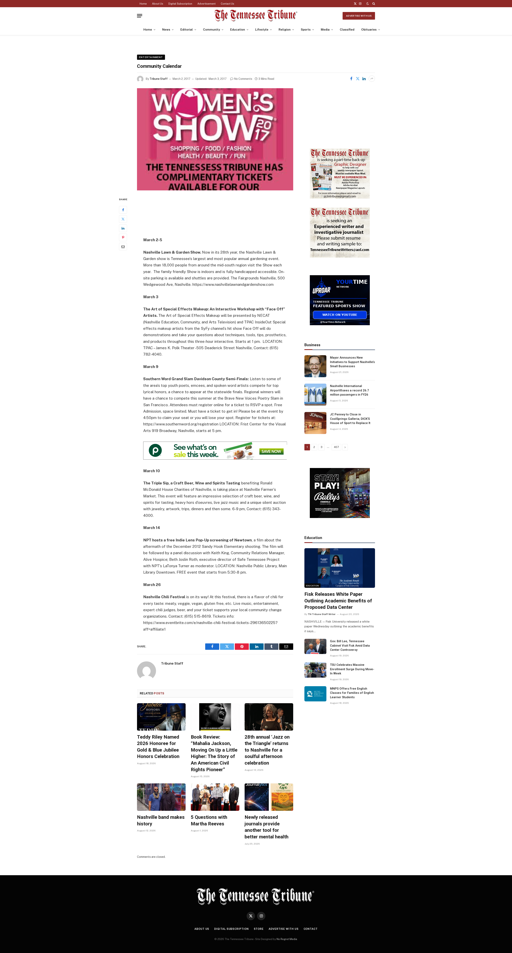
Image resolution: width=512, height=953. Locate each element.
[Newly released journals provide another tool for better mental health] (269, 797)
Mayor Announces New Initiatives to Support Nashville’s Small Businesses (352, 362)
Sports (306, 29)
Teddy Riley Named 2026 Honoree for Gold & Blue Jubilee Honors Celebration (158, 746)
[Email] (123, 246)
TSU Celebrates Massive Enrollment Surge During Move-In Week (352, 669)
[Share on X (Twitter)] (358, 78)
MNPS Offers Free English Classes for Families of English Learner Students (352, 693)
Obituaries (369, 29)
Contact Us (227, 3)
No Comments (243, 78)
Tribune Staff (159, 78)
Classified (347, 29)
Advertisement (206, 3)
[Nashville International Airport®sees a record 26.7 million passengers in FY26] (315, 395)
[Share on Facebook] (351, 78)
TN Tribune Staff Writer (322, 614)
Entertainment (151, 57)
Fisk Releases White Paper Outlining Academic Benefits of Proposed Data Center (338, 600)
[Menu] (139, 15)
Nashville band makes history (161, 820)
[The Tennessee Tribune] (256, 15)
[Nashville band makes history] (161, 797)
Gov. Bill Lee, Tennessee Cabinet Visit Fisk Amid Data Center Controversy (350, 645)
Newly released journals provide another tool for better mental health (266, 827)
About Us (157, 3)
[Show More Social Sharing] (372, 78)
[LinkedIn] (123, 228)
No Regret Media (287, 939)
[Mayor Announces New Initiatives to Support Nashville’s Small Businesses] (315, 366)
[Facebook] (123, 210)
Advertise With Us (359, 15)
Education (237, 29)
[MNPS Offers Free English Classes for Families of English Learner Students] (315, 693)
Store (259, 928)
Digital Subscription (180, 3)
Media (325, 29)
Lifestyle (261, 29)
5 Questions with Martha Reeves (209, 820)
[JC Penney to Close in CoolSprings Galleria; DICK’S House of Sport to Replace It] (315, 423)
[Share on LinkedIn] (364, 78)
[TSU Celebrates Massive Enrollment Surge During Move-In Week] (315, 670)
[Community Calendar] (215, 139)
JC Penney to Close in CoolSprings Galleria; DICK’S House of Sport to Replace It (350, 419)
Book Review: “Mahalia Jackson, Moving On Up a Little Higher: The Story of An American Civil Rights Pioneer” (214, 753)
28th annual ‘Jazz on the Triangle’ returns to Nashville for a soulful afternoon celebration (267, 750)
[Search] (373, 3)
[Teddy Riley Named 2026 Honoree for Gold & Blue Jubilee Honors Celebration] (161, 717)
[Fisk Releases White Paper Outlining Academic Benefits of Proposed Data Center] (339, 568)
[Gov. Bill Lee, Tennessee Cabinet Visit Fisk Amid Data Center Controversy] (315, 646)
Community (211, 29)
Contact (311, 928)
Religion (285, 29)
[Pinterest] (123, 237)
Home (143, 3)
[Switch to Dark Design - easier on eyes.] (367, 3)
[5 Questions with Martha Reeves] (215, 797)
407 (336, 447)
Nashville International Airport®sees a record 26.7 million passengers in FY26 (349, 390)
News (166, 29)
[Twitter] (123, 219)
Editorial (186, 29)
